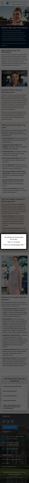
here (12, 242)
